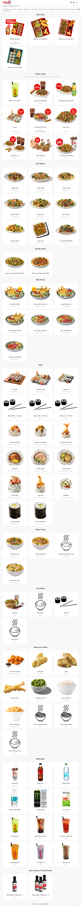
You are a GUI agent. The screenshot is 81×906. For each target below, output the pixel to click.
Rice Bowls (40, 164)
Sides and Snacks (40, 647)
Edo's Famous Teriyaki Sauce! (40, 870)
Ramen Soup (40, 529)
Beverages (40, 759)
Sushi (41, 365)
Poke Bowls (40, 280)
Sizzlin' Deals (40, 74)
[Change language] (71, 2)
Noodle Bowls (40, 249)
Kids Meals (40, 588)
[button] (15, 31)
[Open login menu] (76, 2)
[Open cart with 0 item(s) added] (74, 2)
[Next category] (78, 9)
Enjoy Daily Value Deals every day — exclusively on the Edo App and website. (40, 76)
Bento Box (40, 14)
